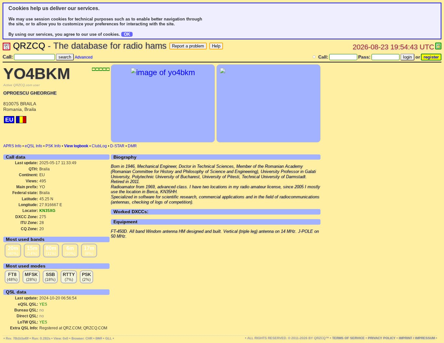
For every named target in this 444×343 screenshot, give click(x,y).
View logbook (76, 146)
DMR (132, 146)
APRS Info (12, 146)
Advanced (84, 57)
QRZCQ (29, 46)
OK (127, 34)
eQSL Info (33, 146)
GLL (108, 338)
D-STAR (117, 146)
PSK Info (53, 146)
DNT (99, 338)
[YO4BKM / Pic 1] (163, 72)
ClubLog (99, 146)
